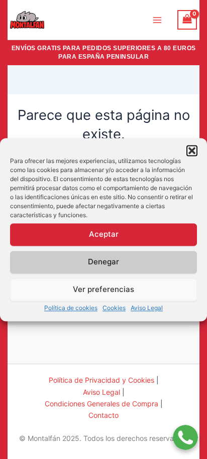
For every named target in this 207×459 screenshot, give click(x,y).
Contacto (103, 415)
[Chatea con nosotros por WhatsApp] (185, 431)
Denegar (103, 261)
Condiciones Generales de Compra (101, 403)
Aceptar (104, 234)
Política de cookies (70, 308)
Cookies (114, 308)
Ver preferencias (103, 289)
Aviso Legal (147, 308)
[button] (192, 150)
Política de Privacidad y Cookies (101, 380)
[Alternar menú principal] (157, 20)
